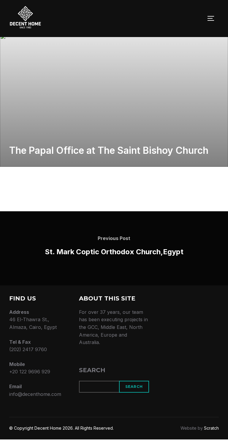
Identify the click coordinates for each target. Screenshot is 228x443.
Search (92, 370)
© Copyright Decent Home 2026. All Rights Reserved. (61, 428)
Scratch (211, 428)
